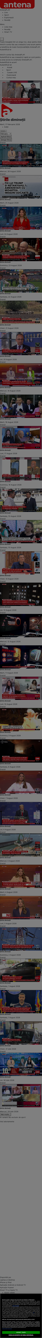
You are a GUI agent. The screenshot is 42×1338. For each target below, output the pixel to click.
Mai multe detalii (16, 1305)
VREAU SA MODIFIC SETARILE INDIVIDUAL (21, 1335)
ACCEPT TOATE (21, 1332)
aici (33, 1312)
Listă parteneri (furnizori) (7, 1328)
